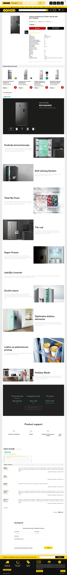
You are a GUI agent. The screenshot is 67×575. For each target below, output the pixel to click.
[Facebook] (62, 6)
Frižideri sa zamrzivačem (19, 14)
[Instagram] (63, 6)
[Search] (47, 10)
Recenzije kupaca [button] (7, 92)
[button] (26, 17)
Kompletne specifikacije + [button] (33, 407)
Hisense (45, 35)
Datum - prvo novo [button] (8, 464)
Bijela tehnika (7, 14)
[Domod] (9, 10)
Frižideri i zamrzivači (13, 14)
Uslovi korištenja (62, 573)
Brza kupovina (55, 28)
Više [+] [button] (19, 470)
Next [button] (35, 129)
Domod (4, 14)
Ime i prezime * (16, 531)
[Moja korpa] (59, 10)
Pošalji (48, 547)
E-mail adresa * (36, 531)
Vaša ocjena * (16, 536)
